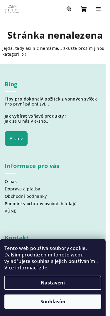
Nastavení (53, 282)
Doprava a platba (22, 189)
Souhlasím (52, 301)
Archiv (16, 138)
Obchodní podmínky (26, 196)
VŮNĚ (10, 211)
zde (43, 267)
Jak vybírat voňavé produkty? (35, 116)
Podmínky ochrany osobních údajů (41, 203)
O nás (11, 181)
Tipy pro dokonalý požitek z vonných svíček (51, 99)
